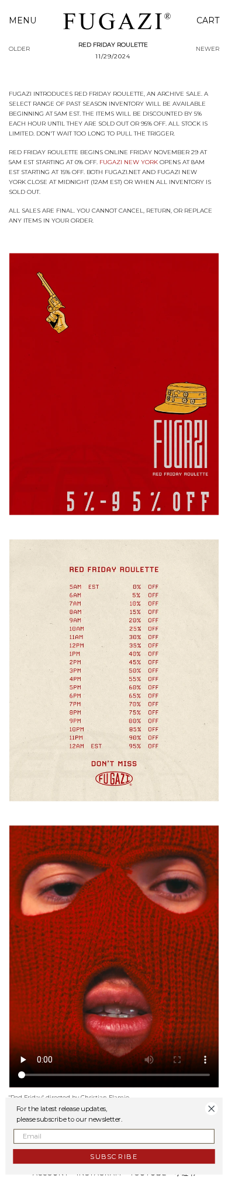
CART (207, 20)
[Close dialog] (211, 1108)
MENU (22, 20)
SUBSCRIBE (114, 1156)
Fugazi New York (128, 162)
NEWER (207, 49)
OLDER (19, 49)
